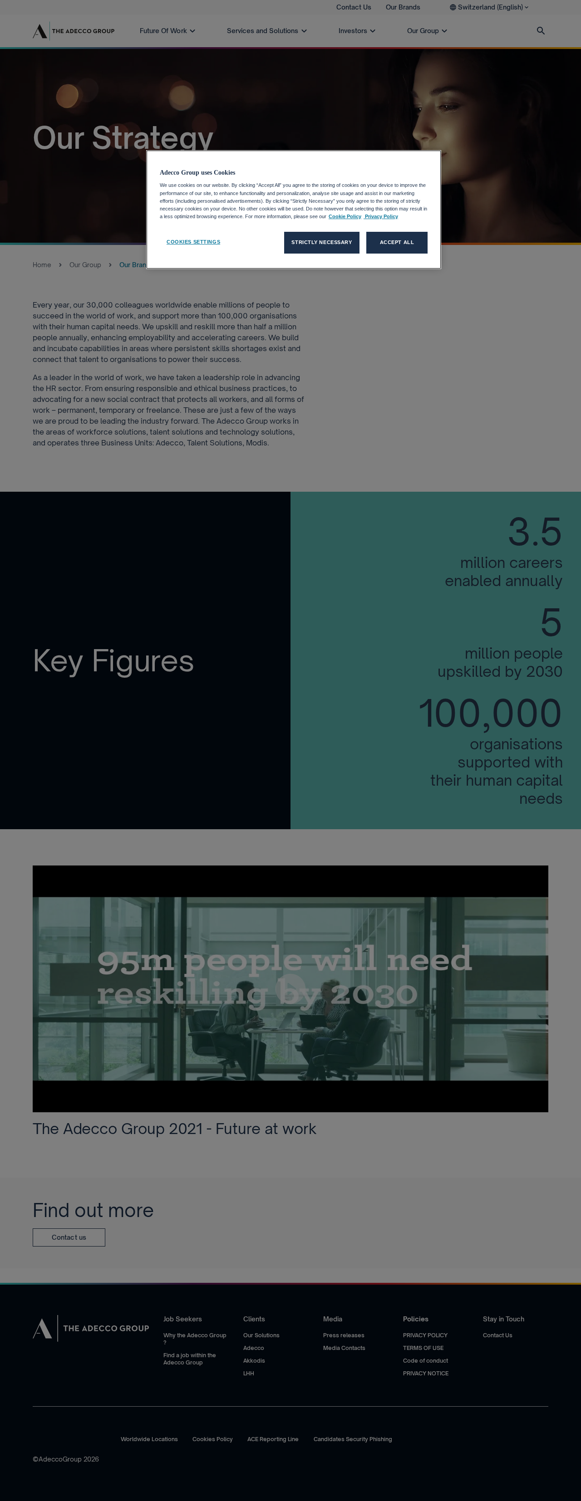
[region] (293, 209)
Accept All (397, 242)
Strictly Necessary (321, 242)
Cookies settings (193, 241)
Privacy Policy (381, 216)
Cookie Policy (345, 216)
